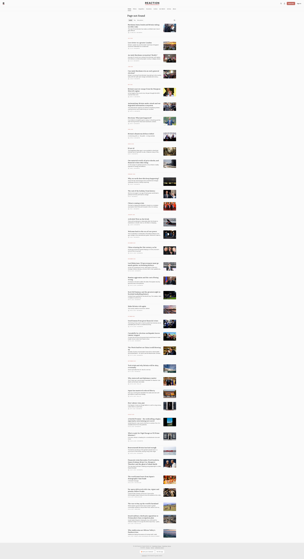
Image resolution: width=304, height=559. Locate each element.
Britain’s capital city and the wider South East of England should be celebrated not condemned (143, 45)
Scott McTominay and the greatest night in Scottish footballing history (144, 293)
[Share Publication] (284, 3)
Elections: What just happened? (140, 118)
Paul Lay (139, 383)
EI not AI (131, 148)
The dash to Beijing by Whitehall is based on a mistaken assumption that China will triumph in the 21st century (143, 206)
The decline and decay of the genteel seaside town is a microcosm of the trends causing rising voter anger (142, 450)
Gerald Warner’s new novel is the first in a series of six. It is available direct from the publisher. (144, 423)
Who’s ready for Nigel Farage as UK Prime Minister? (143, 434)
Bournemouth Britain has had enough (142, 448)
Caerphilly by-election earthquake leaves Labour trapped (144, 334)
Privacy (148, 547)
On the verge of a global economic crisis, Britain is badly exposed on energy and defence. (143, 165)
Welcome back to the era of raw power (142, 231)
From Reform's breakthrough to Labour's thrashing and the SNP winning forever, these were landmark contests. (144, 120)
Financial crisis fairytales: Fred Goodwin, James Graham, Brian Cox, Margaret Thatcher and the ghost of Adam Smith (143, 462)
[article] (152, 29)
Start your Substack (147, 551)
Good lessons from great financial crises (143, 321)
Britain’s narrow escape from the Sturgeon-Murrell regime (144, 90)
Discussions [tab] (140, 20)
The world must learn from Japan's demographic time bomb (141, 478)
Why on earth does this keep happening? (143, 178)
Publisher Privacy (156, 546)
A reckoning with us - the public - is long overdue (141, 136)
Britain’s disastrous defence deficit (141, 134)
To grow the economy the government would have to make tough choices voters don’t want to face (144, 338)
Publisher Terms (166, 546)
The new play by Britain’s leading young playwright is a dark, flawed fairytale (144, 467)
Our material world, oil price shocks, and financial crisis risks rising (143, 162)
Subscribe (291, 3)
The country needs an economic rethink (138, 308)
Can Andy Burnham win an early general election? (143, 72)
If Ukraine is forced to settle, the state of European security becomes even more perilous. (144, 282)
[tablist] (136, 20)
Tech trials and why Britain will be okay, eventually (143, 366)
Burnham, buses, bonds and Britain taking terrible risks (143, 26)
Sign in (299, 3)
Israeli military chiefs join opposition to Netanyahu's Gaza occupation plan (143, 517)
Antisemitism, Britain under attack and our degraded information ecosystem (144, 104)
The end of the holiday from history (141, 191)
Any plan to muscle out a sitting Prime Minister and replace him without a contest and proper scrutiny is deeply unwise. (144, 58)
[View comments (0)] (140, 35)
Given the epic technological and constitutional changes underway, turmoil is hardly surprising (143, 181)
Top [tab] (135, 20)
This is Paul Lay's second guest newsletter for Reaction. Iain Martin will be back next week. (144, 381)
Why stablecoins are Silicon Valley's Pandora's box (141, 531)
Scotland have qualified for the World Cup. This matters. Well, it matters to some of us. (144, 297)
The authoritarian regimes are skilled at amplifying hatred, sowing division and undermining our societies (144, 108)
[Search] (281, 3)
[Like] (129, 499)
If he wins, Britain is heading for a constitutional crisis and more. (144, 438)
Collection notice (159, 547)
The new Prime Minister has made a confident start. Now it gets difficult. (144, 29)
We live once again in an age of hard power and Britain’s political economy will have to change (143, 193)
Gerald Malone (138, 497)
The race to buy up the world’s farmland (143, 504)
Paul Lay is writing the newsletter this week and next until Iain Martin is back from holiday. (143, 393)
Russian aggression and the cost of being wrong (143, 279)
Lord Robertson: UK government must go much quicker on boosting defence (143, 264)
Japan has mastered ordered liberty (141, 391)
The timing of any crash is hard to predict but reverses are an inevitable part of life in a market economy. (144, 323)
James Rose (137, 509)
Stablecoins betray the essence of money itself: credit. (142, 534)
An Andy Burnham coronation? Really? (142, 55)
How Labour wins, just (136, 403)
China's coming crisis (136, 203)
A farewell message (133, 481)
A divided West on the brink (138, 219)
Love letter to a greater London (140, 43)
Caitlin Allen (138, 482)
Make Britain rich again (137, 306)
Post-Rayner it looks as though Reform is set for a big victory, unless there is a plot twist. (144, 405)
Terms (152, 547)
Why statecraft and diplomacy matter (142, 378)
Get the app (160, 551)
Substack (144, 555)
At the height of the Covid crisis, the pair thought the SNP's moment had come (144, 93)
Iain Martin (139, 32)
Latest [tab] (130, 20)
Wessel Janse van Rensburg (141, 536)
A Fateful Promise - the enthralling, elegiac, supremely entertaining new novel (144, 420)
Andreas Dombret (155, 536)
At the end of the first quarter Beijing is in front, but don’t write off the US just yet (143, 250)
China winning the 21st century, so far (142, 247)
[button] (129, 9)
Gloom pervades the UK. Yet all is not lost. (139, 369)
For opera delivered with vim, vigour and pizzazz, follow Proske (143, 490)
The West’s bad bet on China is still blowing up (144, 348)
